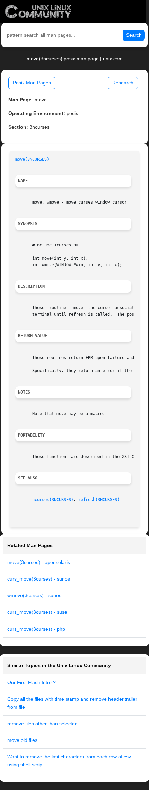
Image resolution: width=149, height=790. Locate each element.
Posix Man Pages (32, 83)
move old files (22, 740)
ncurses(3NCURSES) (52, 499)
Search (134, 35)
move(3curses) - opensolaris (38, 562)
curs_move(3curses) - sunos (38, 579)
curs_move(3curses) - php (36, 629)
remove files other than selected (42, 723)
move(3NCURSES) (32, 159)
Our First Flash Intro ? (31, 682)
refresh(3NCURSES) (99, 499)
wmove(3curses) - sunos (34, 595)
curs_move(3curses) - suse (37, 612)
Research (122, 83)
